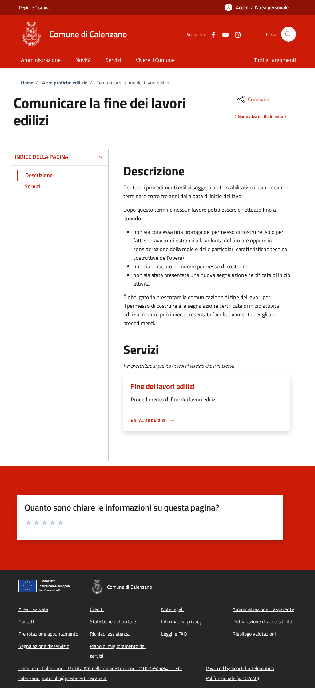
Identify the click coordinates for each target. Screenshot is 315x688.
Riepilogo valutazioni (254, 633)
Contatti (27, 621)
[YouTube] (223, 34)
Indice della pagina (41, 157)
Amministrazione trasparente (263, 609)
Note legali (172, 609)
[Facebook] (211, 34)
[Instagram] (235, 34)
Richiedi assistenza (110, 633)
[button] (256, 7)
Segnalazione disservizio (43, 646)
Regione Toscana (34, 7)
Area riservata (33, 609)
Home (27, 82)
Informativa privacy (181, 621)
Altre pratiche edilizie (64, 82)
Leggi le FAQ (174, 633)
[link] (154, 420)
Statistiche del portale (113, 621)
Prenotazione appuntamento (48, 633)
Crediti (97, 609)
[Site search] (288, 34)
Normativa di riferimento (260, 115)
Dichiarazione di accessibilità (262, 621)
